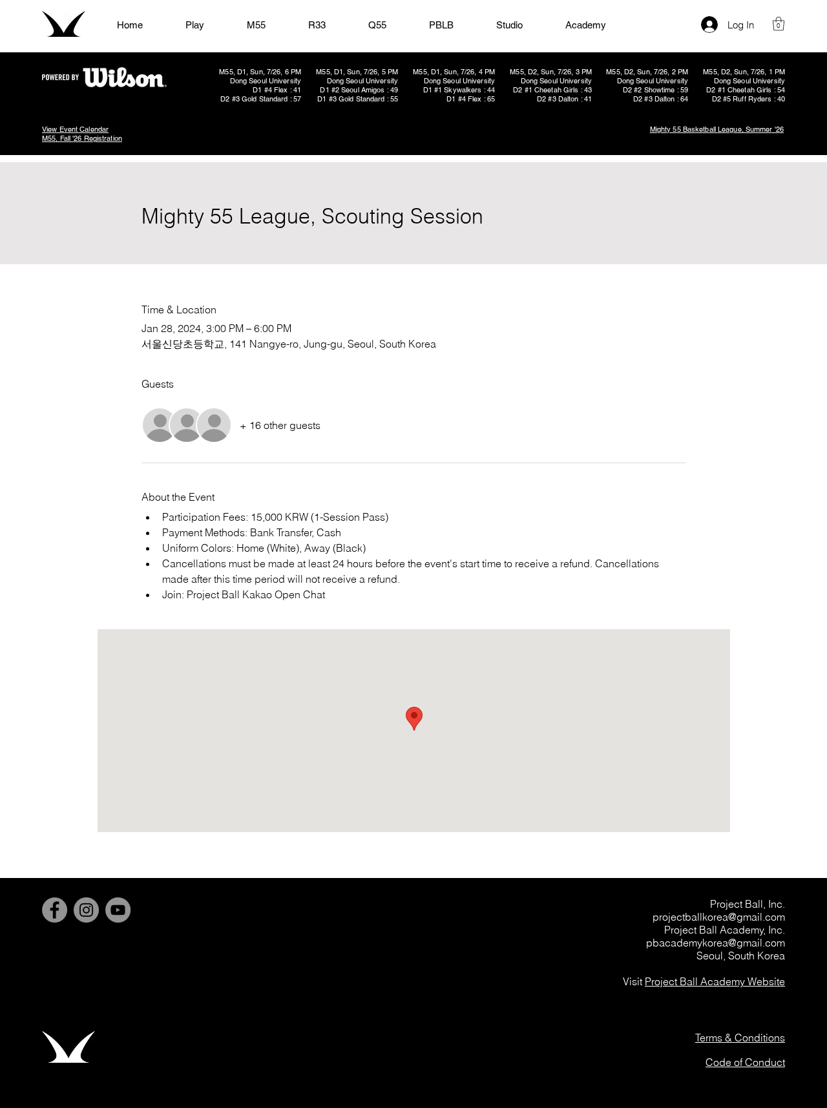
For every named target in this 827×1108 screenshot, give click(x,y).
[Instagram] (86, 910)
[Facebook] (54, 910)
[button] (778, 23)
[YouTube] (118, 910)
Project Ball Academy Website (715, 981)
